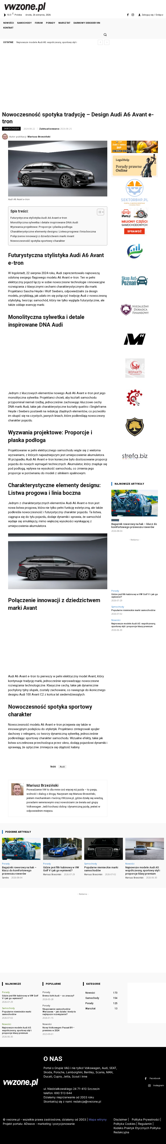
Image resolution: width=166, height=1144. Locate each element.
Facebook (155, 1078)
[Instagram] (132, 14)
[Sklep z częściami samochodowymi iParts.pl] (134, 235)
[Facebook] (127, 14)
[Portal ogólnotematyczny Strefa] (134, 469)
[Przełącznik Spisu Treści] (98, 212)
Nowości (115, 620)
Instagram (158, 1085)
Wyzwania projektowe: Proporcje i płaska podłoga (41, 226)
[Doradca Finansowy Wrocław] (134, 440)
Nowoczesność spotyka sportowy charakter (37, 240)
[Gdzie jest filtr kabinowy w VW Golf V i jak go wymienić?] (62, 849)
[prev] (100, 42)
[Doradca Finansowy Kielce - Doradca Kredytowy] (134, 264)
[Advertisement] (83, 79)
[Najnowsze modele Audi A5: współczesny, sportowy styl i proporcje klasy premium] (144, 849)
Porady (115, 520)
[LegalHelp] (134, 176)
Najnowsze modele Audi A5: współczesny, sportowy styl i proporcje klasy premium (133, 625)
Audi (62, 766)
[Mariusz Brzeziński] (5, 137)
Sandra (5, 877)
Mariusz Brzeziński (39, 136)
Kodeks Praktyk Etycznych (131, 1128)
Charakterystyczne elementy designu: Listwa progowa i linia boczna (53, 231)
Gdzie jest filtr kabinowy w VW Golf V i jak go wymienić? (134, 595)
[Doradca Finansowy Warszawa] (134, 323)
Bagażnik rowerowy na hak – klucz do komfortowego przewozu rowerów (134, 525)
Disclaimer (120, 1119)
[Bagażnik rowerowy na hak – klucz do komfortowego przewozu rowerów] (134, 503)
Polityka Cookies (124, 1123)
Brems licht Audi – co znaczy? (58, 995)
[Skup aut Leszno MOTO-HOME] (134, 352)
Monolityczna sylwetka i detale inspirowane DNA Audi (44, 222)
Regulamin (145, 1123)
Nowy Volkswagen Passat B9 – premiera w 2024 (58, 1029)
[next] (106, 42)
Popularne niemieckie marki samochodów (133, 610)
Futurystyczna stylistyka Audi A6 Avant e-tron (38, 217)
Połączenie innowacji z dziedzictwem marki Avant (42, 236)
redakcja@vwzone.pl (87, 1101)
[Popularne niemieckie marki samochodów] (103, 849)
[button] (105, 34)
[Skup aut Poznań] (134, 293)
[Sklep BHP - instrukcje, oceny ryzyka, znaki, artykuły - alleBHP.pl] (134, 152)
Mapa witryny (98, 1119)
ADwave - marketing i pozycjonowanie (49, 1123)
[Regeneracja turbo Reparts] (134, 381)
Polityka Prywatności (146, 1119)
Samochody (11, 128)
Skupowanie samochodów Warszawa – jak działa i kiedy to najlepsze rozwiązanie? (59, 1012)
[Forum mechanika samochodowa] (134, 411)
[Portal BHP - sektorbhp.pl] (134, 205)
